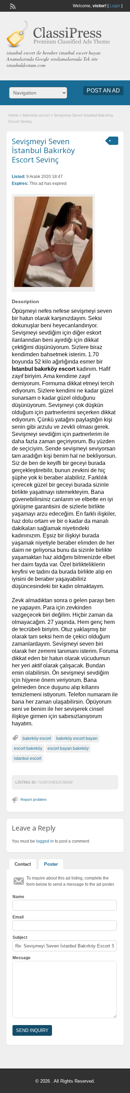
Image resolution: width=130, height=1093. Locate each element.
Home (13, 115)
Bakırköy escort (36, 115)
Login (115, 5)
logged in (45, 841)
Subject (19, 937)
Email (18, 917)
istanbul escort (27, 758)
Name (18, 896)
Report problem (33, 799)
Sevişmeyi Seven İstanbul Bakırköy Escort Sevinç (43, 150)
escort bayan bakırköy (68, 748)
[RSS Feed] (12, 5)
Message (21, 957)
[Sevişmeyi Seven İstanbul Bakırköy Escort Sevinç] (53, 242)
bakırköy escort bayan (76, 738)
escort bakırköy (28, 748)
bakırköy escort (37, 738)
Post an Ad (103, 90)
